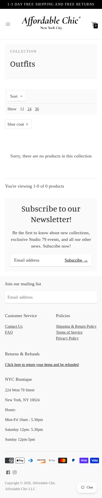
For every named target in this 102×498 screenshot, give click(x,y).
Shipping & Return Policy (76, 326)
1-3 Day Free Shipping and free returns (50, 4)
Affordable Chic (43, 483)
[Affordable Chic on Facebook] (8, 471)
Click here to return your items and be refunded (42, 365)
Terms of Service (69, 332)
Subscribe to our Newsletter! (51, 214)
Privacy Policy (67, 338)
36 (37, 109)
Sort (14, 96)
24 (29, 109)
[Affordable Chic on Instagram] (15, 471)
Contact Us (14, 326)
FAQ (9, 332)
